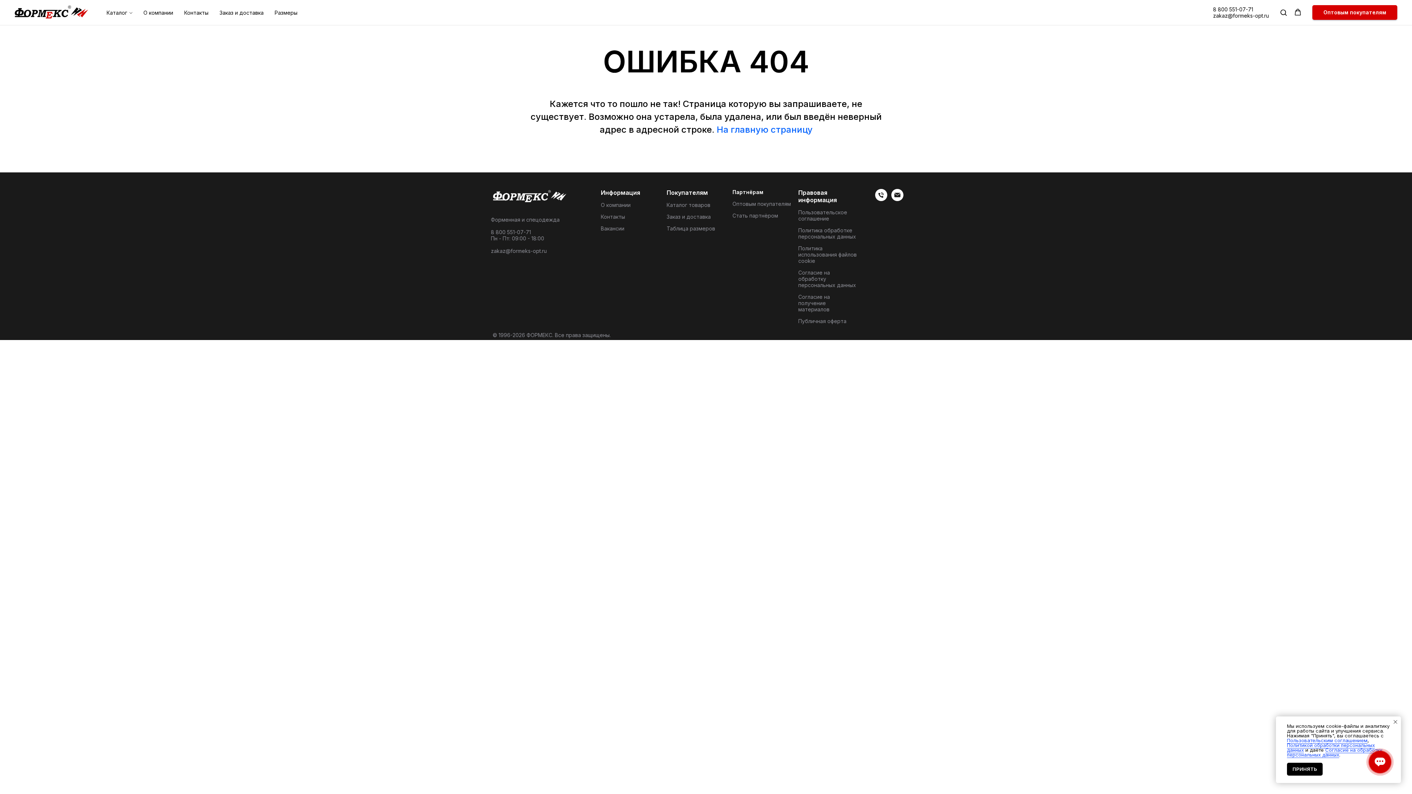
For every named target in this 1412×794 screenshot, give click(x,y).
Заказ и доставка (242, 13)
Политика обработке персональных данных (827, 233)
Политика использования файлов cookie (827, 254)
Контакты (196, 13)
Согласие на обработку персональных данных (827, 278)
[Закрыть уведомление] (1395, 722)
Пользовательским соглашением (1327, 740)
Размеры (286, 13)
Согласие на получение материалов (814, 303)
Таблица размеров (691, 228)
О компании (158, 13)
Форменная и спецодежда (525, 220)
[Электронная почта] (897, 199)
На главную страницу (765, 129)
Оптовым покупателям (761, 204)
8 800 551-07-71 (1233, 9)
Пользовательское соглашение (822, 215)
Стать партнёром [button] (755, 215)
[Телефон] (881, 199)
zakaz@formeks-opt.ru (1241, 15)
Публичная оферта (822, 321)
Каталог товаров (688, 205)
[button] (1283, 12)
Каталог (117, 13)
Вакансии (612, 228)
